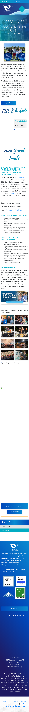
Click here (13, 193)
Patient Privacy (20, 706)
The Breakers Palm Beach (14, 210)
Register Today (8, 102)
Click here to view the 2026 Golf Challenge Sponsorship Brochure (14, 505)
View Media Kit (15, 511)
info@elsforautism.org (14, 667)
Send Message (5, 530)
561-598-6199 (5, 526)
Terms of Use (7, 701)
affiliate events (20, 177)
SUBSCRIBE (14, 608)
